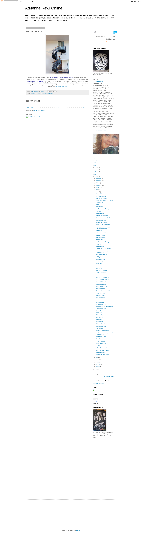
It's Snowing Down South (102, 354)
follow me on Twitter (109, 376)
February (98, 364)
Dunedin (39, 93)
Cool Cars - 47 (99, 300)
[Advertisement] (107, 453)
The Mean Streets (100, 288)
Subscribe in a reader (98, 383)
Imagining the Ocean (101, 281)
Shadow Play (99, 266)
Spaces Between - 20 (101, 213)
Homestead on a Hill (101, 304)
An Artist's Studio (100, 302)
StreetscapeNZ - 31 (101, 326)
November (99, 180)
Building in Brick (100, 257)
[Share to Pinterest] (56, 91)
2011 (95, 172)
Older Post (85, 107)
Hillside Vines (99, 328)
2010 (95, 174)
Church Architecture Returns (103, 279)
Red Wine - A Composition (102, 275)
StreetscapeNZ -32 (100, 239)
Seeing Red (99, 312)
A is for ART (99, 345)
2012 (95, 169)
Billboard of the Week (101, 222)
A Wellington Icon (100, 293)
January (98, 366)
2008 (95, 369)
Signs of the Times (100, 237)
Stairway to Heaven (101, 295)
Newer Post (30, 107)
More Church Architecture (102, 277)
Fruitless (98, 204)
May (97, 357)
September (99, 185)
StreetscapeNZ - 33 (101, 220)
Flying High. (99, 263)
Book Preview (109, 41)
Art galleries (33, 93)
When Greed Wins (100, 259)
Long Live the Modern (101, 198)
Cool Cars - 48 (99, 211)
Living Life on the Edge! (102, 286)
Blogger (78, 530)
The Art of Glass (100, 194)
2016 (95, 160)
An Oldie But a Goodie (101, 270)
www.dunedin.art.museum (61, 86)
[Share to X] (52, 91)
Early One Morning (100, 297)
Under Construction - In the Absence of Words (103, 227)
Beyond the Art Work (101, 336)
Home (57, 107)
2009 (95, 176)
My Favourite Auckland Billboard (104, 291)
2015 (95, 163)
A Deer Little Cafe (100, 341)
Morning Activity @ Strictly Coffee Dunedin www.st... (104, 307)
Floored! (98, 339)
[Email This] (48, 91)
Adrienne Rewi (99, 81)
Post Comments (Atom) (39, 110)
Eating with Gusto (100, 235)
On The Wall (99, 310)
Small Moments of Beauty (102, 209)
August (98, 187)
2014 (95, 165)
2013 (95, 167)
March (97, 362)
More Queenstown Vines (102, 350)
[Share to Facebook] (54, 91)
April (97, 360)
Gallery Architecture (101, 343)
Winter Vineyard (100, 246)
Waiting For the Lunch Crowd (103, 348)
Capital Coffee (99, 261)
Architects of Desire (101, 284)
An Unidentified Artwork (102, 215)
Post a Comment (33, 104)
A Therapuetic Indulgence (102, 233)
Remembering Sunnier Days (103, 248)
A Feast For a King (100, 244)
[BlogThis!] (50, 91)
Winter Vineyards (100, 352)
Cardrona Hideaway (101, 196)
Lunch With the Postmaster (103, 224)
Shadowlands (99, 206)
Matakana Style (100, 315)
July (97, 189)
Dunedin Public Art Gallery (47, 93)
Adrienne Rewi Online (43, 8)
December (99, 178)
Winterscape (99, 319)
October (98, 183)
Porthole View (99, 321)
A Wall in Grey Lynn (101, 272)
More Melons (99, 317)
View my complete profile (99, 130)
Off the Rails (99, 230)
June (97, 192)
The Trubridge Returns (102, 254)
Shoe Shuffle (99, 268)
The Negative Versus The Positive (104, 218)
